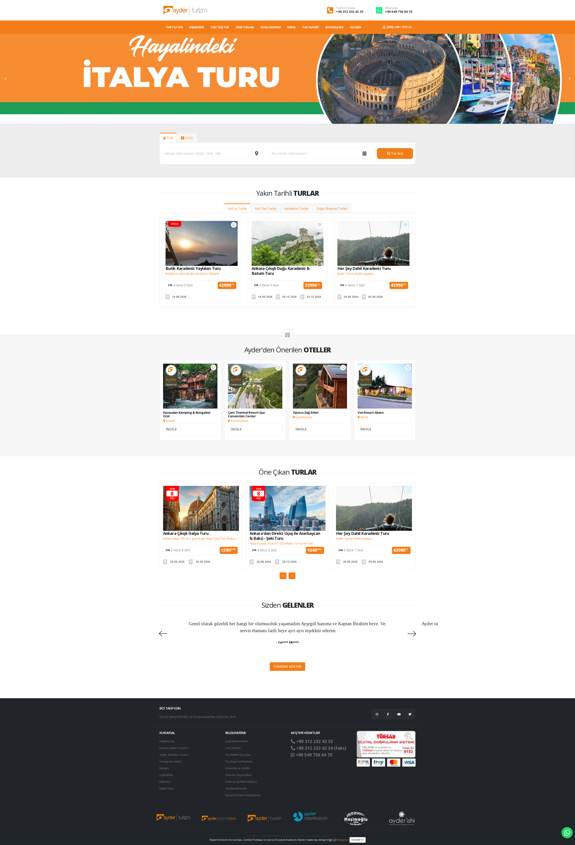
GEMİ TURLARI (245, 27)
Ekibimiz (164, 782)
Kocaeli (170, 421)
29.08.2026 (351, 297)
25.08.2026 (177, 562)
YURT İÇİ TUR (174, 27)
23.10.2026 (314, 297)
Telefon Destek (345, 8)
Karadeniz (196, 27)
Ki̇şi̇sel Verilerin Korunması (243, 795)
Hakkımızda (167, 741)
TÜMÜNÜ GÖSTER (287, 666)
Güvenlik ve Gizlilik (237, 768)
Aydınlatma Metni (236, 741)
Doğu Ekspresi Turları (331, 208)
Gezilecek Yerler (236, 788)
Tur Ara (396, 153)
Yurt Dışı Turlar (265, 208)
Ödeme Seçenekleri (238, 775)
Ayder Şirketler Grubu (173, 755)
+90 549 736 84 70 (398, 11)
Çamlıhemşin (303, 417)
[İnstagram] (377, 714)
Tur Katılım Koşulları (238, 755)
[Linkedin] (399, 714)
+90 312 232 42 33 (349, 11)
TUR (169, 138)
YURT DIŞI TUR (220, 27)
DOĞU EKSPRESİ (271, 27)
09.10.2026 (289, 297)
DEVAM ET (358, 839)
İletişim (164, 768)
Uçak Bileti (166, 775)
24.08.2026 (179, 297)
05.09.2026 (375, 297)
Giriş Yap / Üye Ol (399, 27)
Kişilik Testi (166, 788)
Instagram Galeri (170, 761)
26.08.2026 (264, 562)
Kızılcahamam (239, 421)
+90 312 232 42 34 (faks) (320, 748)
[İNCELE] (190, 434)
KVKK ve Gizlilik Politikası (241, 782)
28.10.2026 (289, 562)
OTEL (188, 138)
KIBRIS (291, 27)
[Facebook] (388, 714)
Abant (364, 417)
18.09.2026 (265, 297)
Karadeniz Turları (296, 208)
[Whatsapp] (567, 832)
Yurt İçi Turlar (237, 208)
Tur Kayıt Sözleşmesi (239, 761)
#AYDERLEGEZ (334, 27)
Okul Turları (233, 748)
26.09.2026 (203, 562)
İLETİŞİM (355, 27)
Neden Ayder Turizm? (173, 748)
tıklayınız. (343, 839)
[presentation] (5, 79)
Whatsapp (391, 8)
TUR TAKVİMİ (310, 27)
